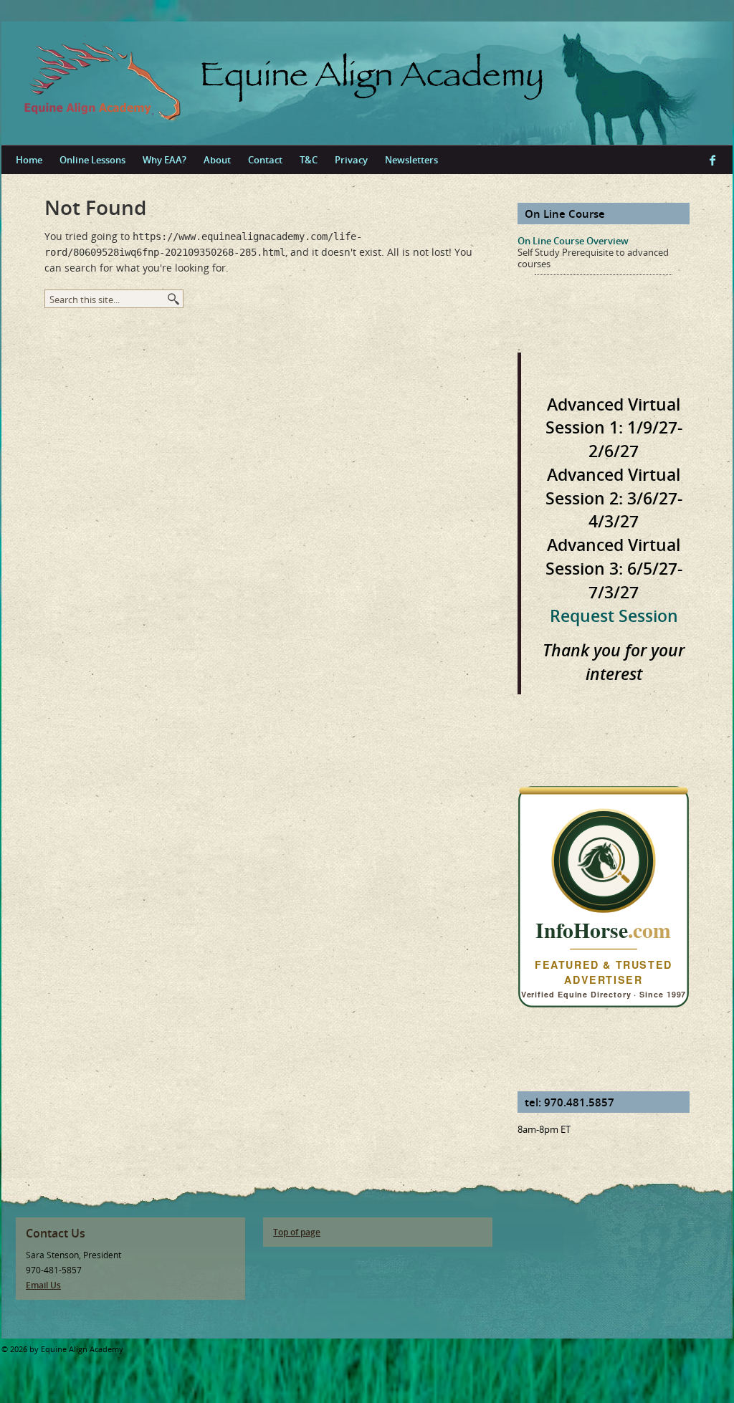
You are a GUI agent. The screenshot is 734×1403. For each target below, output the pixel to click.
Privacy (351, 159)
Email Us (43, 1285)
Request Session (614, 615)
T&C (309, 159)
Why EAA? (164, 159)
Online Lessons (92, 159)
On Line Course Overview (573, 240)
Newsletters (411, 159)
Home (29, 159)
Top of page (296, 1232)
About (217, 159)
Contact (265, 159)
